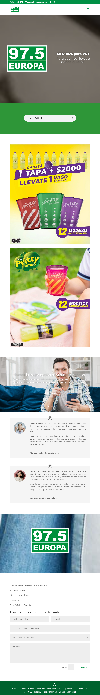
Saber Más (50, 392)
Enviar (83, 667)
